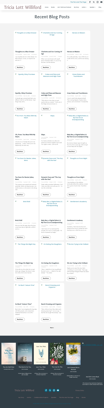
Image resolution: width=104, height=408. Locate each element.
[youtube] (101, 2)
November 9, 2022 (27, 182)
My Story (76, 7)
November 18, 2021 (53, 225)
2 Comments (33, 96)
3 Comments (60, 182)
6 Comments (43, 267)
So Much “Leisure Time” (23, 304)
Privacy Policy (79, 390)
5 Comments (84, 265)
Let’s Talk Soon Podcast (64, 7)
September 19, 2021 (79, 223)
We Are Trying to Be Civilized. (77, 263)
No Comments (34, 54)
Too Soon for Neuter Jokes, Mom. (24, 178)
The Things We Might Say (24, 263)
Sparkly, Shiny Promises (23, 93)
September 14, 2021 (27, 265)
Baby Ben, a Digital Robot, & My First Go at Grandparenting (77, 136)
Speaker (92, 7)
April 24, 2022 (78, 180)
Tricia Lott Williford (18, 54)
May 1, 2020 (25, 307)
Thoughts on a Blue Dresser (24, 52)
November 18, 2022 (79, 139)
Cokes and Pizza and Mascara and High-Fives (51, 94)
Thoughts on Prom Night (75, 177)
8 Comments (69, 224)
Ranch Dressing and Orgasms (51, 304)
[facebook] (89, 2)
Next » (52, 328)
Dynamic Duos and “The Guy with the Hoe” (51, 178)
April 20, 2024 (26, 139)
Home (46, 7)
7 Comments (85, 180)
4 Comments (34, 223)
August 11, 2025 (78, 54)
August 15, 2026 (26, 54)
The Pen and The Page (78, 2)
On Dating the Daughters (50, 263)
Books (53, 7)
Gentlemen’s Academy (75, 220)
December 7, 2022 (53, 137)
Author (84, 7)
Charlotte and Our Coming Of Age (51, 53)
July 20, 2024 (52, 98)
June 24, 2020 (78, 265)
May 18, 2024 (78, 96)
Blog (100, 7)
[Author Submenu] (87, 7)
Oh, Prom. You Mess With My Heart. (25, 136)
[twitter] (93, 2)
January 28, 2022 (26, 223)
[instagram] (97, 2)
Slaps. (43, 135)
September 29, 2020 (53, 265)
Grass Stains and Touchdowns (77, 93)
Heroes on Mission (73, 52)
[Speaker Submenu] (96, 7)
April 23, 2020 (52, 307)
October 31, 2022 (52, 182)
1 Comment (60, 56)
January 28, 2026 (52, 56)
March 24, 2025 (26, 96)
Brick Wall (18, 220)
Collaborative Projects (41, 397)
